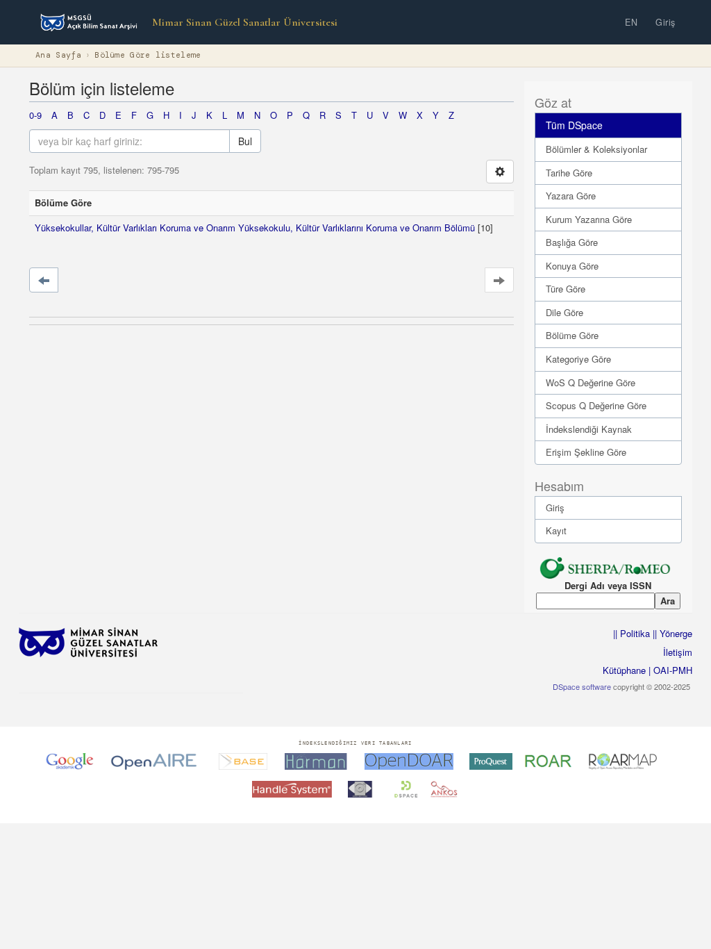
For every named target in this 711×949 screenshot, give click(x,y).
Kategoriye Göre (578, 358)
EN (631, 22)
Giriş (665, 22)
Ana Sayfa (58, 55)
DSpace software (582, 686)
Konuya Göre (572, 265)
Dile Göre (564, 312)
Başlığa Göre (572, 242)
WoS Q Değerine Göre (590, 382)
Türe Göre (565, 288)
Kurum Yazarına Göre (589, 219)
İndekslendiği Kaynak (589, 429)
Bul (245, 141)
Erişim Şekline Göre (586, 452)
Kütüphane (624, 670)
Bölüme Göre (572, 335)
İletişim (677, 652)
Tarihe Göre (569, 172)
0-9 (35, 115)
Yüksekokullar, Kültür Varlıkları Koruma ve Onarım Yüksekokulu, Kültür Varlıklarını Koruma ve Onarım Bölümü (255, 227)
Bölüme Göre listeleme (147, 55)
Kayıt (556, 530)
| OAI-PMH (669, 670)
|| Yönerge (671, 633)
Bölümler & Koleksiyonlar (596, 149)
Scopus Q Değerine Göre (596, 405)
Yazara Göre (571, 195)
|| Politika (631, 633)
